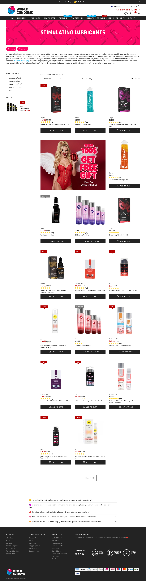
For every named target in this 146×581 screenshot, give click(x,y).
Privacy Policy (11, 548)
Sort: (42, 79)
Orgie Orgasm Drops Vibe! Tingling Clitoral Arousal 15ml (53, 291)
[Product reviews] (114, 288)
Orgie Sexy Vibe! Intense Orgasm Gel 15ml (122, 125)
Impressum (10, 554)
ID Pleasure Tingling (21, 61)
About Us (9, 538)
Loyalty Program (12, 546)
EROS (42, 449)
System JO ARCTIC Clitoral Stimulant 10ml (55, 401)
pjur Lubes (55, 556)
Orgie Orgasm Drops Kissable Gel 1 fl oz (55, 124)
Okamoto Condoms (59, 554)
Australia (117, 6)
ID (75, 228)
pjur (21, 106)
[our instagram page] (76, 554)
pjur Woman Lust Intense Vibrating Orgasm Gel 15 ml (53, 346)
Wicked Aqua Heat (47, 235)
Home (42, 74)
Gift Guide (55, 541)
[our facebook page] (79, 554)
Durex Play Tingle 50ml (83, 124)
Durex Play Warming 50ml (118, 180)
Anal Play (55, 548)
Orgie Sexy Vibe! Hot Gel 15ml (119, 235)
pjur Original (24, 108)
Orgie (42, 118)
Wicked (43, 228)
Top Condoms (57, 543)
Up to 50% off (56, 538)
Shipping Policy (34, 546)
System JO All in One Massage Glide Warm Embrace (122, 402)
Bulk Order (56, 559)
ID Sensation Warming (83, 346)
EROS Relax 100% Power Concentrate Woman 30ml (54, 457)
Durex (77, 118)
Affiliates (9, 543)
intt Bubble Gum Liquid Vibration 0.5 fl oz (89, 401)
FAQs (31, 541)
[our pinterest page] (83, 554)
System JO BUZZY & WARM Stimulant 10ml (90, 290)
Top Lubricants (57, 546)
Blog (8, 541)
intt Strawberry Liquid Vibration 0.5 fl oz (123, 290)
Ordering (32, 543)
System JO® (79, 284)
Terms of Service (12, 551)
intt (110, 284)
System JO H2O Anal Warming (120, 346)
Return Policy (34, 548)
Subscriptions (34, 551)
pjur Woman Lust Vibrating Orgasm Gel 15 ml (90, 457)
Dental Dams (56, 551)
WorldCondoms (20, 9)
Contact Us (33, 538)
